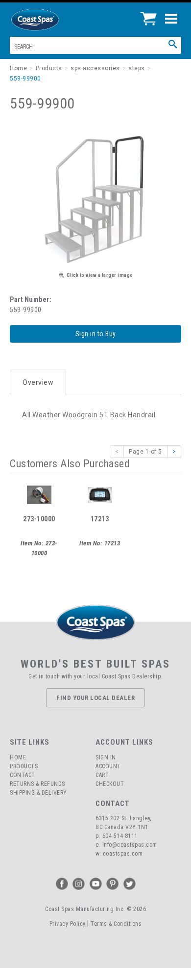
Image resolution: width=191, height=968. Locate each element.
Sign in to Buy (95, 334)
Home (18, 757)
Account (108, 766)
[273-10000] (39, 494)
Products (24, 766)
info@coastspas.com (129, 844)
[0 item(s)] (151, 15)
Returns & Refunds (37, 783)
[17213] (100, 494)
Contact (22, 775)
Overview (38, 382)
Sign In (106, 757)
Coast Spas (51, 19)
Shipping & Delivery (38, 792)
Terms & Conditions (116, 923)
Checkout (110, 783)
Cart (102, 775)
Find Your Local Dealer (95, 697)
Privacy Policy (67, 923)
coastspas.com (123, 853)
